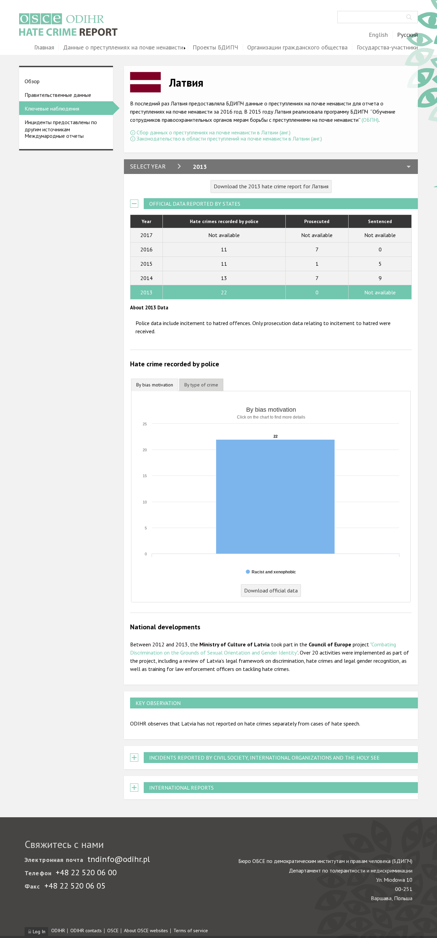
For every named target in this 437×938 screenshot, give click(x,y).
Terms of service (190, 930)
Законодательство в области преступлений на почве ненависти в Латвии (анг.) (229, 138)
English (378, 35)
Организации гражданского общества (297, 47)
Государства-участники (387, 47)
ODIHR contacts (86, 930)
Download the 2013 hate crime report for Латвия (271, 186)
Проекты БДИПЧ (215, 47)
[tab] (154, 385)
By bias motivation (154, 385)
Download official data (271, 590)
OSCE (112, 930)
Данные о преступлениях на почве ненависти (123, 47)
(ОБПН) (370, 119)
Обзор (32, 81)
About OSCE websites (146, 930)
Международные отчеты (54, 135)
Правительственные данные (58, 94)
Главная (44, 47)
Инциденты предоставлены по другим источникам (61, 126)
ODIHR (58, 930)
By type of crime (201, 385)
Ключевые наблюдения (52, 108)
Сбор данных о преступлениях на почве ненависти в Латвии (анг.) (214, 132)
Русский (407, 35)
